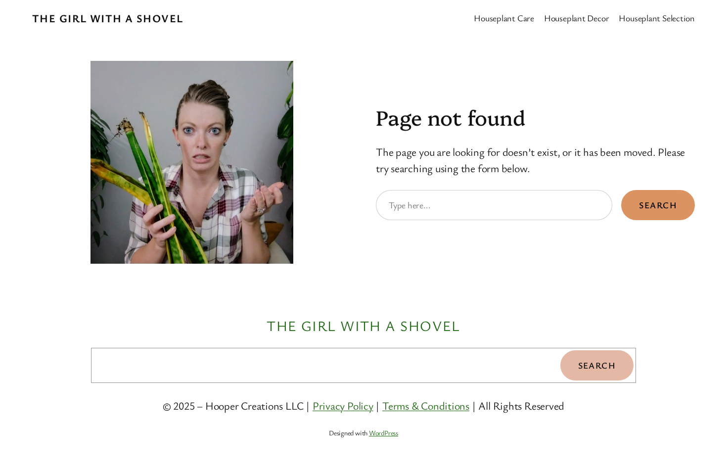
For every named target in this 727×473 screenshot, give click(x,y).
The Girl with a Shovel (107, 18)
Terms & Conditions (425, 405)
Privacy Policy (343, 405)
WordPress (383, 432)
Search (658, 205)
